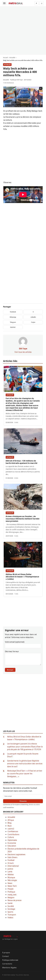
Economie (12, 843)
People (10, 889)
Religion (11, 897)
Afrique (11, 820)
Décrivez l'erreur (12, 651)
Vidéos (10, 917)
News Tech (12, 886)
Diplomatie (12, 840)
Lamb (10, 871)
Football (11, 860)
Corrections (7, 964)
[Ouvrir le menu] (4, 3)
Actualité (7, 64)
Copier (33, 322)
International (13, 866)
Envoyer (10, 670)
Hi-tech (11, 863)
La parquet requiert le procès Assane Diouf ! (22, 755)
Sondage (11, 909)
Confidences (13, 831)
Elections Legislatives (16, 854)
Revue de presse (14, 900)
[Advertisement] (23, 30)
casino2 (11, 828)
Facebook (13, 312)
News (10, 883)
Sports (10, 912)
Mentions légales (9, 967)
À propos (6, 952)
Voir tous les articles (23, 352)
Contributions (13, 834)
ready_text (12, 894)
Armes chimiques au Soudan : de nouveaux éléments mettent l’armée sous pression (22, 518)
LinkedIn (33, 317)
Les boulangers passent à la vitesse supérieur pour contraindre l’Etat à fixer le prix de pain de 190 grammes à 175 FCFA (25, 746)
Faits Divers (12, 857)
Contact (5, 956)
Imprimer (13, 327)
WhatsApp (13, 317)
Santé (10, 903)
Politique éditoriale (10, 960)
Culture (11, 837)
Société (11, 906)
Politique (11, 892)
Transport (12, 914)
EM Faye (20, 80)
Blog (9, 823)
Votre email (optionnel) (14, 642)
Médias (11, 874)
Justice (10, 869)
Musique (11, 877)
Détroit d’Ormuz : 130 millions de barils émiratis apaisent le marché (21, 461)
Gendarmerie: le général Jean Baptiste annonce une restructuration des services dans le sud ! (24, 763)
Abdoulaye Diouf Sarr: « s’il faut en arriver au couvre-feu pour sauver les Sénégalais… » (24, 773)
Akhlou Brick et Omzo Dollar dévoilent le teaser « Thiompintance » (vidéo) (22, 576)
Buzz (10, 826)
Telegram (13, 322)
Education (12, 846)
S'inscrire (23, 801)
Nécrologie (12, 880)
